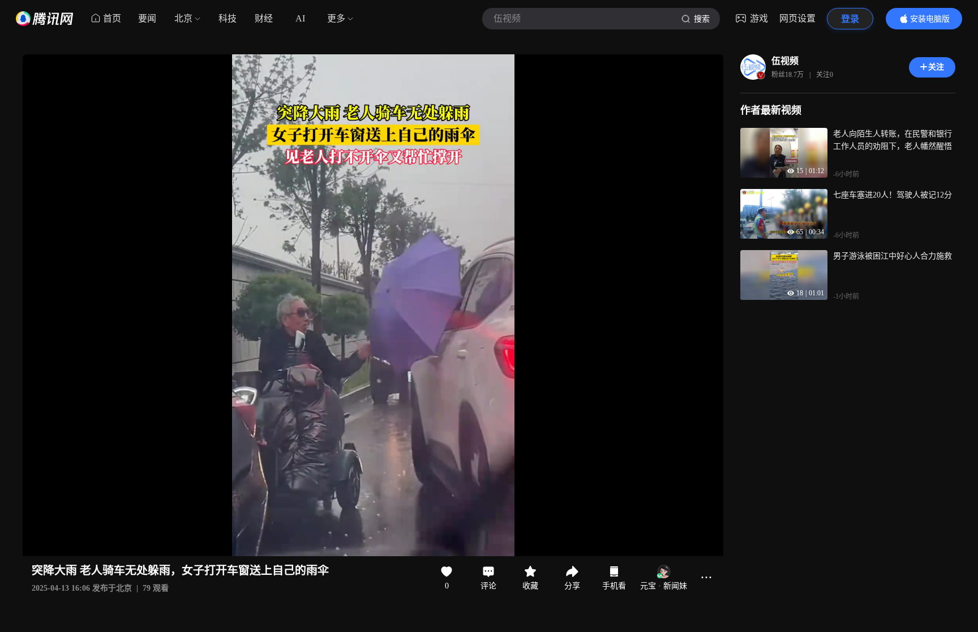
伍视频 (785, 61)
